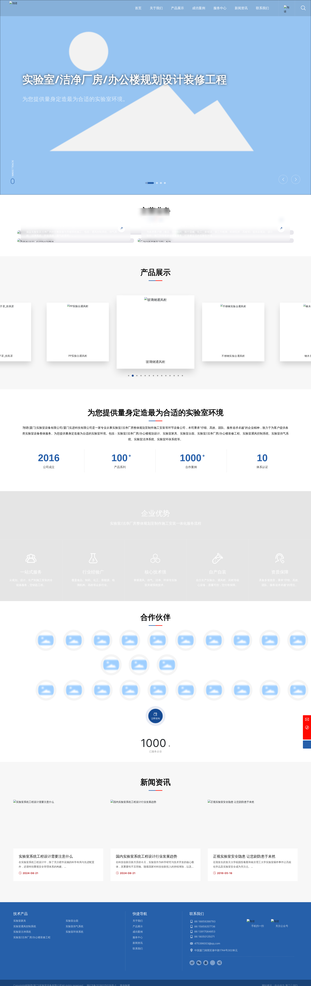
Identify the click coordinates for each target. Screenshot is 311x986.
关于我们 (138, 920)
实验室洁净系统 (22, 931)
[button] (149, 183)
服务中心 (138, 937)
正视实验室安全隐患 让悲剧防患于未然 (244, 856)
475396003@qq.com (207, 943)
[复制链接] (219, 962)
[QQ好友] (205, 962)
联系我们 (138, 948)
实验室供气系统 (74, 926)
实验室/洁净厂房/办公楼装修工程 (31, 937)
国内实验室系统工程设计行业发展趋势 (146, 856)
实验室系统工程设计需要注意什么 (46, 856)
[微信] (198, 962)
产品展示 (138, 926)
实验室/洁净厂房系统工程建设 (55, 224)
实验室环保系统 (74, 931)
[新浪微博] (192, 962)
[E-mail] (307, 719)
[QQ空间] (212, 962)
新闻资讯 (138, 942)
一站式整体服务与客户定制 (173, 224)
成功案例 (138, 931)
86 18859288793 (204, 921)
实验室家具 (19, 920)
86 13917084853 (204, 931)
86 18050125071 (204, 936)
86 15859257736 (204, 926)
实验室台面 (72, 920)
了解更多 (34, 116)
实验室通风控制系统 (24, 926)
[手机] (307, 727)
